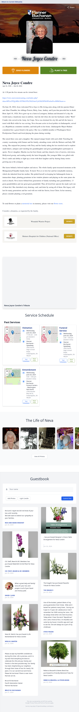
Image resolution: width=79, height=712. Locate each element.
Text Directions (26, 360)
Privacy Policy (34, 703)
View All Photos (39, 456)
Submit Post (67, 498)
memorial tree (27, 203)
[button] (12, 332)
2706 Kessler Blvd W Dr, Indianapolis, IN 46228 (32, 394)
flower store (58, 203)
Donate (69, 221)
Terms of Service (45, 703)
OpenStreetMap (41, 706)
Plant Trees (34, 359)
